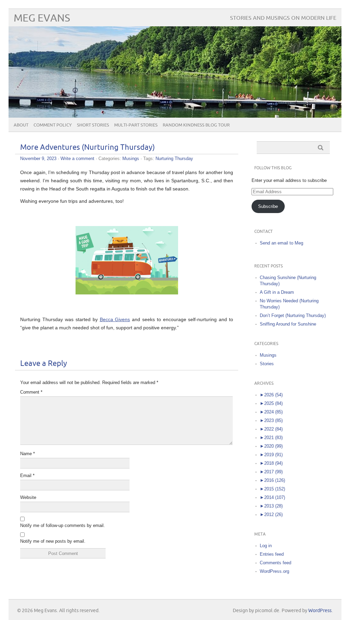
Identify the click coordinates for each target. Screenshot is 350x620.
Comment (31, 392)
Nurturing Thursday (174, 158)
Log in (266, 545)
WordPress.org (274, 571)
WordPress (320, 610)
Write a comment (77, 158)
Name (27, 453)
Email (27, 475)
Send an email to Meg (281, 243)
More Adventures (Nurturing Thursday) (87, 147)
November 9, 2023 (38, 158)
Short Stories (93, 125)
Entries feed (272, 554)
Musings (130, 158)
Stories (267, 363)
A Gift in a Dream (277, 292)
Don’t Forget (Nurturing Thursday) (293, 315)
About (21, 125)
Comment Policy (52, 125)
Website (28, 497)
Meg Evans (42, 18)
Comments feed (275, 562)
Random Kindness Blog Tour (196, 125)
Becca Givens (115, 319)
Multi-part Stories (136, 125)
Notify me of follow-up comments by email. (62, 525)
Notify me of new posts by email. (52, 541)
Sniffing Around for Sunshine (288, 324)
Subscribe (268, 206)
